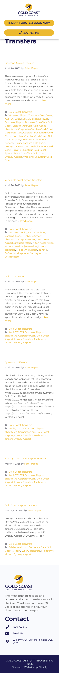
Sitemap (17, 667)
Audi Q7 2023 (12, 118)
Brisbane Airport (14, 122)
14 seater (14, 115)
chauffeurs (11, 129)
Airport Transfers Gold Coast (36, 115)
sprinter (24, 253)
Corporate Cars (13, 132)
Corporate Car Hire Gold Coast (35, 129)
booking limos (40, 118)
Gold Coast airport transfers (21, 505)
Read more (26, 221)
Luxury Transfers (14, 146)
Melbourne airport (26, 249)
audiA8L (26, 118)
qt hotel (42, 249)
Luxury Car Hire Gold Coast (29, 143)
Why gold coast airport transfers (23, 180)
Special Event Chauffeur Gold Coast (25, 153)
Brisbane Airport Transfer (19, 63)
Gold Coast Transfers (20, 111)
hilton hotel (39, 242)
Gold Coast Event (15, 276)
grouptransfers (22, 242)
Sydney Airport (13, 156)
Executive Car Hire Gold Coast (30, 136)
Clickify (43, 667)
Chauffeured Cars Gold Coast (29, 125)
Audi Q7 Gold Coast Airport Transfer (25, 458)
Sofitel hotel (12, 253)
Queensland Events (16, 362)
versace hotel (12, 256)
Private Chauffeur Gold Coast (29, 149)
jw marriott (30, 246)
